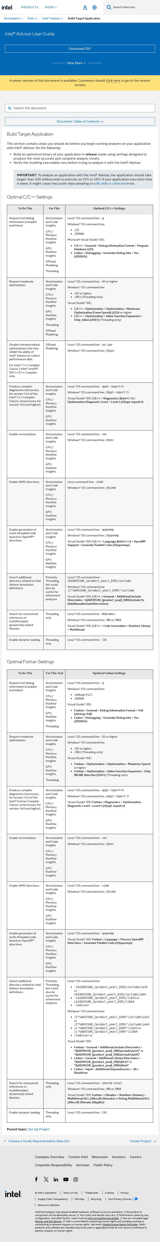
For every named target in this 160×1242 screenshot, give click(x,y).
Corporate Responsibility (53, 1165)
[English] (94, 7)
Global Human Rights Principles (120, 1224)
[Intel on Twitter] (46, 1180)
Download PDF (80, 49)
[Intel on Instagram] (76, 1180)
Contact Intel (78, 1157)
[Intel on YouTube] (66, 1180)
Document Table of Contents (78, 121)
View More (75, 63)
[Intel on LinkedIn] (56, 1180)
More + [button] (51, 7)
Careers (135, 1157)
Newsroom (100, 1157)
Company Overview (49, 1157)
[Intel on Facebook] (36, 1180)
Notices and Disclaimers (48, 1221)
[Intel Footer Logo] (13, 1194)
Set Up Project (39, 1129)
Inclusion (82, 1165)
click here (113, 81)
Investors (119, 1157)
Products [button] (29, 7)
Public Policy (103, 1165)
